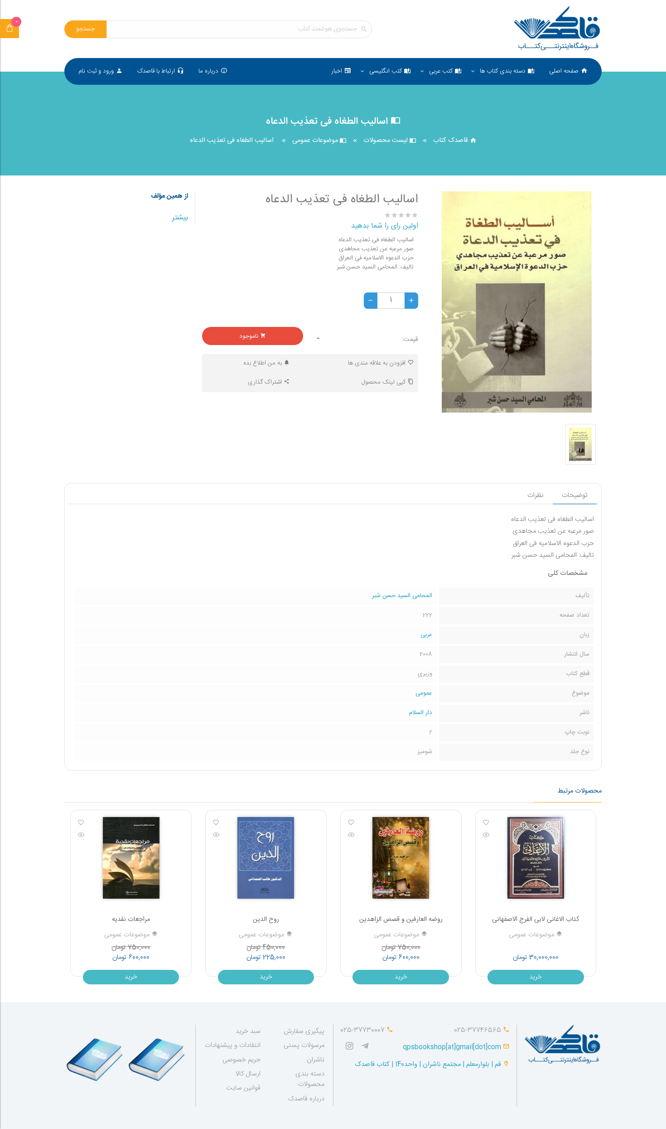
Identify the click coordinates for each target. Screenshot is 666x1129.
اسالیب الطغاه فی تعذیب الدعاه (232, 141)
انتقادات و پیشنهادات (233, 1045)
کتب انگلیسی (385, 71)
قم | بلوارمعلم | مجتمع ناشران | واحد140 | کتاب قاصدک (428, 1064)
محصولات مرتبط (580, 791)
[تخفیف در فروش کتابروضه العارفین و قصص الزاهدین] (400, 858)
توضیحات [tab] (575, 495)
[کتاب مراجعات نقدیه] (81, 835)
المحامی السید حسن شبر (402, 596)
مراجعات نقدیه (131, 920)
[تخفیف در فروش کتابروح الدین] (265, 858)
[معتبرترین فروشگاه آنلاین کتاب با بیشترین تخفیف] (557, 29)
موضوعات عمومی (316, 140)
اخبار (336, 71)
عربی (426, 635)
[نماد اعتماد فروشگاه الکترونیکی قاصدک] (95, 1056)
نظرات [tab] (535, 495)
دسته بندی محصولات (309, 1079)
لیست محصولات (386, 140)
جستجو (85, 29)
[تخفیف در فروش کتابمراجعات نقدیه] (131, 858)
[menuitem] (568, 71)
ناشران (315, 1060)
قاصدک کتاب (451, 140)
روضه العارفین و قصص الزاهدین (401, 920)
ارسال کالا (248, 1074)
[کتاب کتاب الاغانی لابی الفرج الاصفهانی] (486, 835)
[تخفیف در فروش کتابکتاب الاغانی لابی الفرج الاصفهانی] (535, 858)
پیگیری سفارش (304, 1031)
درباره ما (208, 71)
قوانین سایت (243, 1088)
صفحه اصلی (564, 71)
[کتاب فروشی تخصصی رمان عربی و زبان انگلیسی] (367, 1047)
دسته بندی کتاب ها (503, 71)
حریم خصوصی (241, 1060)
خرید (535, 977)
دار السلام (420, 713)
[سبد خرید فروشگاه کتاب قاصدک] (9, 28)
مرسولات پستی (304, 1045)
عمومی (423, 693)
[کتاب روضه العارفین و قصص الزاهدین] (351, 835)
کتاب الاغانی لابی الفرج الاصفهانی (535, 920)
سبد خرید (248, 1031)
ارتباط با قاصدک (156, 71)
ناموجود (249, 336)
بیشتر (180, 218)
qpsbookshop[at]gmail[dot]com (452, 1047)
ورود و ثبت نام (96, 71)
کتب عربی (441, 71)
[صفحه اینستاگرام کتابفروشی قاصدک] (351, 1047)
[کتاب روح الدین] (216, 835)
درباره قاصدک (306, 1099)
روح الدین (266, 920)
